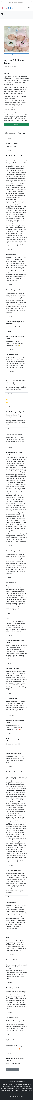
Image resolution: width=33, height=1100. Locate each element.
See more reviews (12, 1070)
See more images (17, 55)
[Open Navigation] (28, 8)
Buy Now (16, 124)
